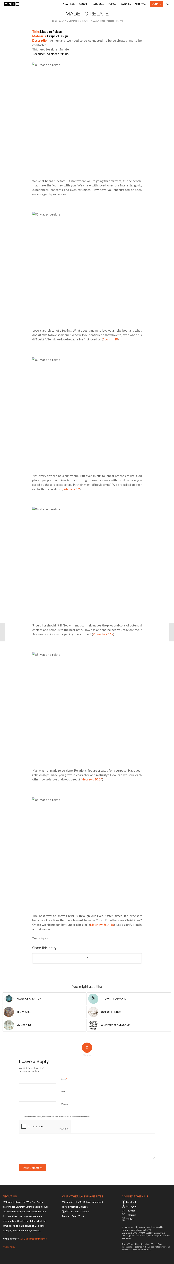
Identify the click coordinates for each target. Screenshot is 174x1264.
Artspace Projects (105, 20)
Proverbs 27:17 (103, 634)
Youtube (130, 1210)
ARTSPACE (89, 20)
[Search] (168, 4)
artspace (43, 938)
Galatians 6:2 (71, 489)
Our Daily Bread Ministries (33, 1238)
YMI (121, 20)
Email (63, 1091)
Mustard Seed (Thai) (73, 1216)
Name (64, 1079)
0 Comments (73, 20)
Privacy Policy (9, 1246)
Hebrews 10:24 (92, 779)
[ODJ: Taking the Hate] (2, 632)
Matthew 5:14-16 (102, 924)
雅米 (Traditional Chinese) (76, 1211)
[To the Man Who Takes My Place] (171, 632)
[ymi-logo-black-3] (11, 4)
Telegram (131, 1214)
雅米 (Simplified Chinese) (75, 1206)
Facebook (131, 1202)
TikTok (130, 1219)
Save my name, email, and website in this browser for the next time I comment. (57, 1116)
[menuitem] (69, 4)
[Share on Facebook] (87, 958)
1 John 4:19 (110, 339)
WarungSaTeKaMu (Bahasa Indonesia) (82, 1201)
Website (64, 1104)
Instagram (131, 1206)
